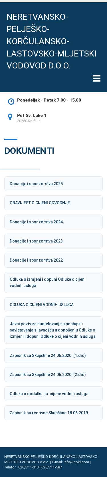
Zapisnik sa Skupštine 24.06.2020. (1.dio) (48, 355)
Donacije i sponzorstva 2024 (36, 222)
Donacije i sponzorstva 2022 (36, 260)
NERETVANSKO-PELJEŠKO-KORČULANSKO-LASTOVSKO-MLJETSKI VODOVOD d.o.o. (51, 41)
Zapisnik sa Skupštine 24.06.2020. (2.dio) (48, 374)
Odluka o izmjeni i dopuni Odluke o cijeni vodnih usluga (48, 282)
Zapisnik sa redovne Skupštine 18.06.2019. (49, 413)
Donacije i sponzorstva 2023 (36, 241)
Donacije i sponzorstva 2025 (36, 183)
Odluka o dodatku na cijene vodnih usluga (49, 393)
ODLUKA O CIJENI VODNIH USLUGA (42, 304)
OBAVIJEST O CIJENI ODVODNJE (40, 203)
